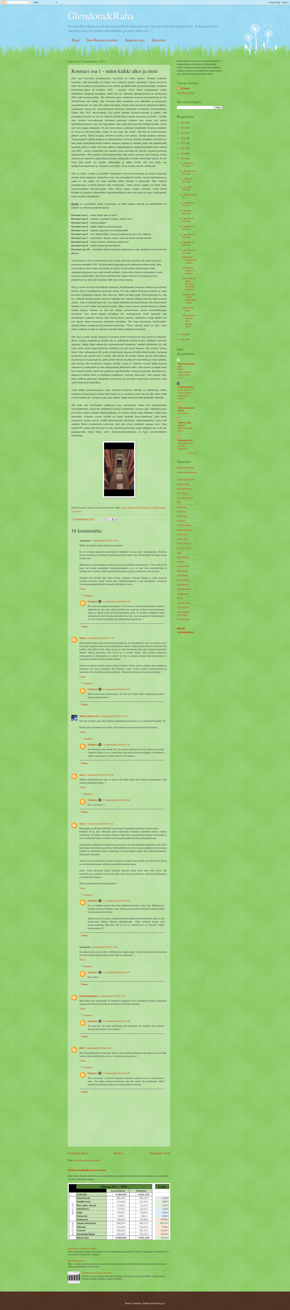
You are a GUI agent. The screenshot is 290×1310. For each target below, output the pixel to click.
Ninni (82, 638)
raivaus (180, 561)
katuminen (182, 506)
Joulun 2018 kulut (188, 309)
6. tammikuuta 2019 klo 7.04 (104, 540)
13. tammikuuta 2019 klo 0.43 (116, 744)
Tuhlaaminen (183, 607)
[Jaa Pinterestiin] (116, 519)
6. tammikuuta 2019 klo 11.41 (114, 716)
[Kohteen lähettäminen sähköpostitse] (103, 519)
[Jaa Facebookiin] (113, 519)
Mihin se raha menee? (184, 424)
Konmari (181, 520)
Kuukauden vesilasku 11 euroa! (82, 1248)
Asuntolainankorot (185, 479)
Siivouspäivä (184, 413)
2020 (183, 153)
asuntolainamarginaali (187, 474)
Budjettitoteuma (184, 488)
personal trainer (184, 547)
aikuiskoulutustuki (185, 467)
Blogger (161, 1303)
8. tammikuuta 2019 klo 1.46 (104, 947)
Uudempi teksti (78, 1153)
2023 (183, 138)
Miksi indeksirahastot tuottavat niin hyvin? (185, 373)
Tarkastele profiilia (185, 92)
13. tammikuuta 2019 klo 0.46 (116, 900)
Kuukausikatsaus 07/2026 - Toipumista (185, 445)
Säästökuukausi (184, 589)
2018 (183, 334)
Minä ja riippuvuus (89, 716)
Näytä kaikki (192, 453)
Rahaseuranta (183, 557)
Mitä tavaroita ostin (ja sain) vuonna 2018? (189, 321)
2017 (183, 339)
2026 (183, 122)
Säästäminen (183, 584)
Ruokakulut (182, 570)
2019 (183, 158)
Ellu (81, 1048)
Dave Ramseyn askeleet (102, 40)
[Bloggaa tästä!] (106, 519)
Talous (180, 598)
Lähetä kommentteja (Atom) (87, 1160)
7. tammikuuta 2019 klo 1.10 (99, 823)
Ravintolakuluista (76, 1260)
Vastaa (82, 588)
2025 (183, 127)
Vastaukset (88, 595)
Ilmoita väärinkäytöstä (185, 630)
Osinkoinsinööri (186, 387)
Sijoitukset (159, 40)
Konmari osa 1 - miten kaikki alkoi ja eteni (189, 298)
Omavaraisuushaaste (186, 365)
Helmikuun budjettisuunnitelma (190, 259)
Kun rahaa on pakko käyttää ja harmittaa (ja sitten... (189, 284)
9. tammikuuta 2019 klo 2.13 (112, 996)
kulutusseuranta (184, 525)
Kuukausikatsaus (184, 529)
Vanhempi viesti (159, 1153)
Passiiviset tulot (184, 543)
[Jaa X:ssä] (110, 519)
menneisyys (182, 534)
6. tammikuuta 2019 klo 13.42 (100, 774)
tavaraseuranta (183, 602)
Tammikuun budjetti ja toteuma (189, 270)
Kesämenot (182, 516)
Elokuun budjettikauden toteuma (87, 1170)
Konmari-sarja (135, 40)
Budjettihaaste (183, 484)
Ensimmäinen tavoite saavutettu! (97, 1272)
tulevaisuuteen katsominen (183, 613)
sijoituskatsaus (183, 579)
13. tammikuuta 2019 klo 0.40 (116, 601)
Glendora (92, 601)
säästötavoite (183, 593)
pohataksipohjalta (88, 996)
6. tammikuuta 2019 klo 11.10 (100, 638)
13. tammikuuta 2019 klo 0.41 (116, 689)
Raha (179, 552)
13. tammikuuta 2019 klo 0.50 (116, 1073)
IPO (179, 502)
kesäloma (181, 511)
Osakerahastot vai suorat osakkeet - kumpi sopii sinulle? (186, 394)
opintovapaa (182, 538)
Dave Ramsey (183, 493)
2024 (183, 132)
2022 (183, 143)
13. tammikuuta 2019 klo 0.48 (116, 1021)
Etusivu (118, 1153)
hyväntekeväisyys (185, 497)
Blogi (75, 40)
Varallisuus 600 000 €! (185, 429)
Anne (82, 775)
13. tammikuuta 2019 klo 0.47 (116, 972)
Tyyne (82, 823)
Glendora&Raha (101, 15)
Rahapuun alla (185, 440)
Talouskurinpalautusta (186, 409)
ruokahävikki (183, 566)
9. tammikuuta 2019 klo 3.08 (98, 1048)
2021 (183, 148)
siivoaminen (182, 575)
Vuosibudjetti (183, 619)
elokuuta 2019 (190, 194)
